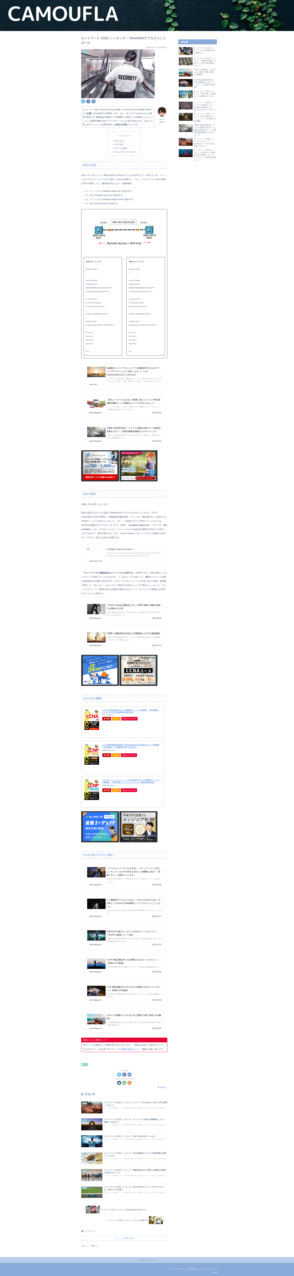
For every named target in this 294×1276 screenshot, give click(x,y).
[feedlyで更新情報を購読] (124, 1083)
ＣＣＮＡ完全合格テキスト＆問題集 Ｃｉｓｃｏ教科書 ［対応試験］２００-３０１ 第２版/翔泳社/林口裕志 (130, 711)
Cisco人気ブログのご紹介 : (125, 152)
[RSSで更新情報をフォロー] (129, 1083)
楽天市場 (107, 719)
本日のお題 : (119, 141)
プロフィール (179, 1269)
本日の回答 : (119, 144)
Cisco (85, 1064)
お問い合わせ (192, 1269)
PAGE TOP (147, 1260)
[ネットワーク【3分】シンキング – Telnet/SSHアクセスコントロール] (94, 101)
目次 (121, 135)
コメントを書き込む (124, 1238)
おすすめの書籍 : (121, 148)
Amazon (116, 719)
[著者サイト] (119, 1083)
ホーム (168, 1269)
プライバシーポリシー (209, 1269)
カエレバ (110, 714)
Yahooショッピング (129, 719)
